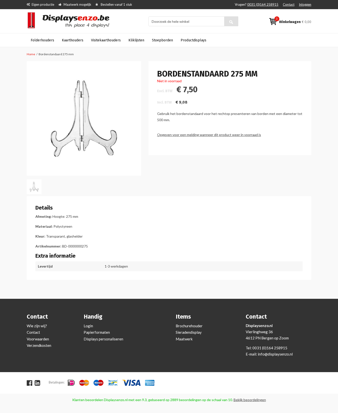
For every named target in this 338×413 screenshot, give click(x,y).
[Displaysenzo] (72, 21)
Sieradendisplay (189, 332)
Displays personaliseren (103, 339)
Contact (288, 4)
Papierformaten (97, 332)
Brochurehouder (189, 326)
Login (88, 326)
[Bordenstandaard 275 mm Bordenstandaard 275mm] (34, 186)
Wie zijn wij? (37, 326)
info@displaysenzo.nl (275, 354)
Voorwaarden (38, 339)
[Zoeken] (231, 21)
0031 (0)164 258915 (262, 4)
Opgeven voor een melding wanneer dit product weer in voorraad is (209, 135)
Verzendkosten (39, 345)
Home (31, 54)
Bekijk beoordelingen (250, 400)
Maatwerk (184, 339)
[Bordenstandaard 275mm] (84, 118)
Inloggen (305, 4)
